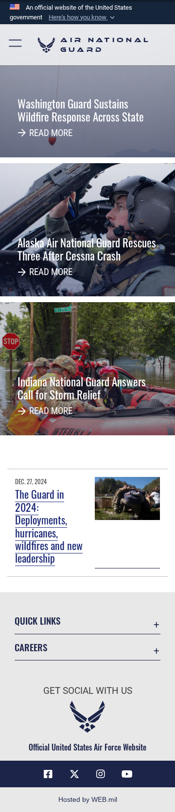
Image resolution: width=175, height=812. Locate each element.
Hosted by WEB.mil (87, 799)
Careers (31, 647)
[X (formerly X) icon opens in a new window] (74, 774)
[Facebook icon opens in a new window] (48, 774)
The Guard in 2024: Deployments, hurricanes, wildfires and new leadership (49, 526)
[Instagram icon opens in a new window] (100, 774)
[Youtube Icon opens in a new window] (127, 774)
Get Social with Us (87, 690)
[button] (83, 17)
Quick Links (37, 620)
